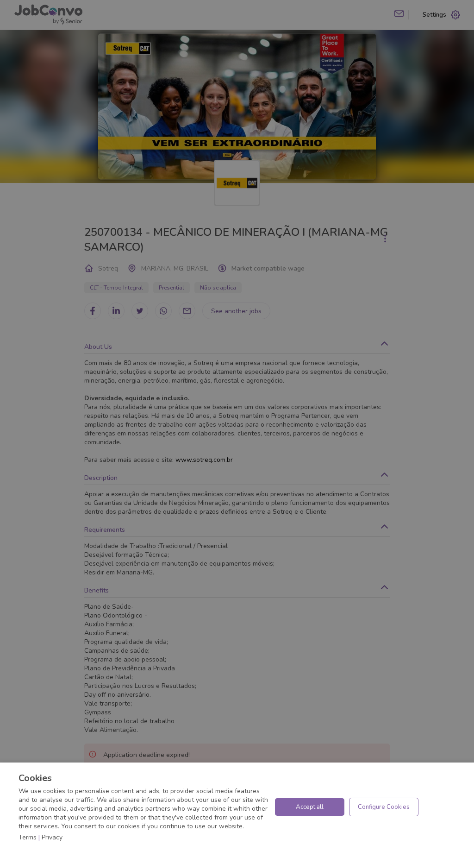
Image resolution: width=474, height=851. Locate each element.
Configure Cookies (384, 807)
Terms (28, 837)
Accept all (310, 807)
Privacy (52, 837)
